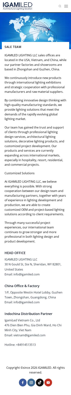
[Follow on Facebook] (23, 382)
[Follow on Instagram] (31, 382)
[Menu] (66, 6)
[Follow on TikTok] (40, 382)
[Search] (59, 6)
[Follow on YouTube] (48, 382)
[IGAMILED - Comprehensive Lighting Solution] (17, 6)
